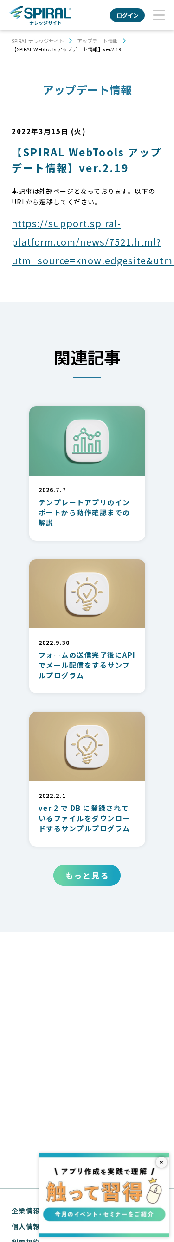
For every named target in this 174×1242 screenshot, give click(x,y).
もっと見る (87, 875)
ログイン (127, 15)
